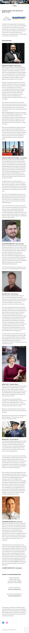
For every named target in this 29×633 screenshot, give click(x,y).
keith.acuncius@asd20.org (14, 589)
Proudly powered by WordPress (9, 629)
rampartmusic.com (12, 2)
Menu (15, 5)
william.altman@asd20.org (14, 595)
